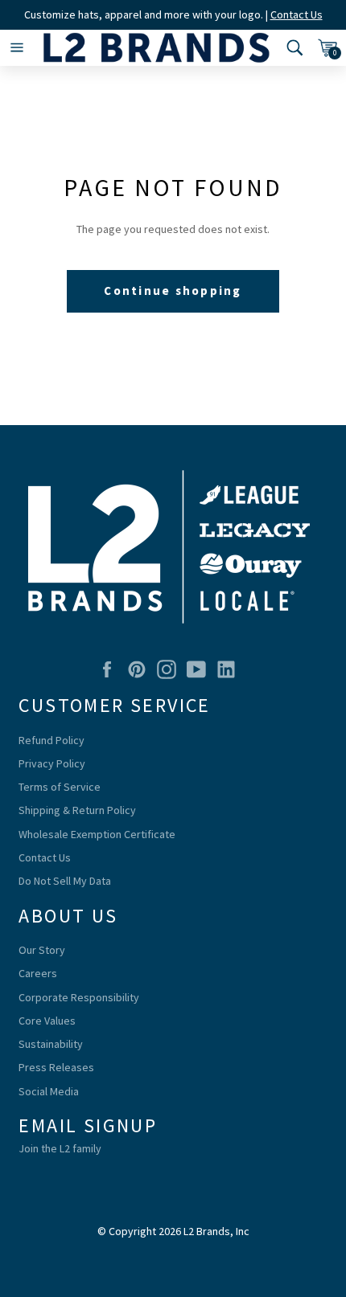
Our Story (42, 950)
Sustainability (51, 1044)
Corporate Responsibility (79, 997)
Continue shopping (172, 290)
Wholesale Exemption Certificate (97, 834)
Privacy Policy (52, 763)
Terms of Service (60, 786)
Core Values (47, 1020)
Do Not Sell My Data (65, 881)
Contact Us (296, 14)
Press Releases (56, 1067)
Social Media (49, 1091)
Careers (38, 973)
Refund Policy (51, 740)
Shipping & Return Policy (77, 810)
